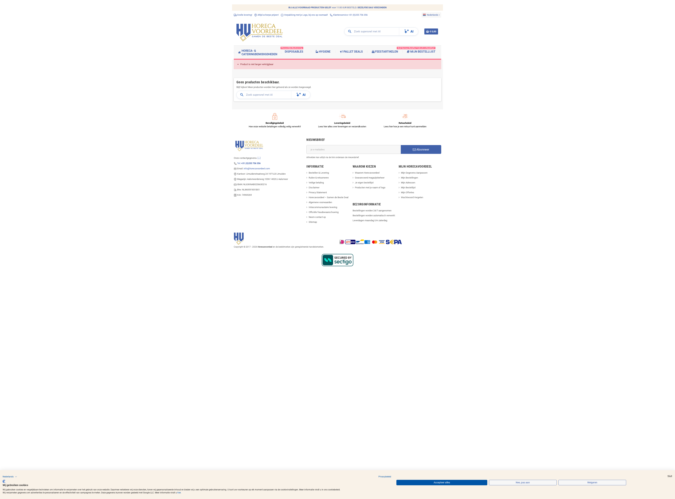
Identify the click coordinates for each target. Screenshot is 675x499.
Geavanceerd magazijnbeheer (369, 177)
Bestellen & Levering (319, 172)
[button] (10, 477)
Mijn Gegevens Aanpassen (414, 172)
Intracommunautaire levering (323, 207)
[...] (259, 158)
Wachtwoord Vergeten (412, 197)
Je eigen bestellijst (364, 182)
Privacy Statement (318, 192)
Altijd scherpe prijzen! (268, 15)
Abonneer (422, 149)
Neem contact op (317, 217)
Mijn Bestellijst (408, 187)
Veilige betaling (316, 182)
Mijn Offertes (407, 192)
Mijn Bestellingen (409, 177)
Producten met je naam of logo (370, 187)
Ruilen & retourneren (319, 177)
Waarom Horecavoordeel (367, 172)
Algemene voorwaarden (320, 202)
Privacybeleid (384, 476)
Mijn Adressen (408, 182)
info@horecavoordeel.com (257, 168)
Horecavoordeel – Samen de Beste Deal (328, 197)
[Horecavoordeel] (260, 31)
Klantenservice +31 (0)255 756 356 (350, 15)
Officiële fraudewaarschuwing (324, 212)
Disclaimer (314, 187)
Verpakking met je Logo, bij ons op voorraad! (306, 15)
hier (179, 492)
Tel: (249, 163)
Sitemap (313, 222)
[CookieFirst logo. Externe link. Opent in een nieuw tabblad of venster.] (4, 481)
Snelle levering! (244, 15)
